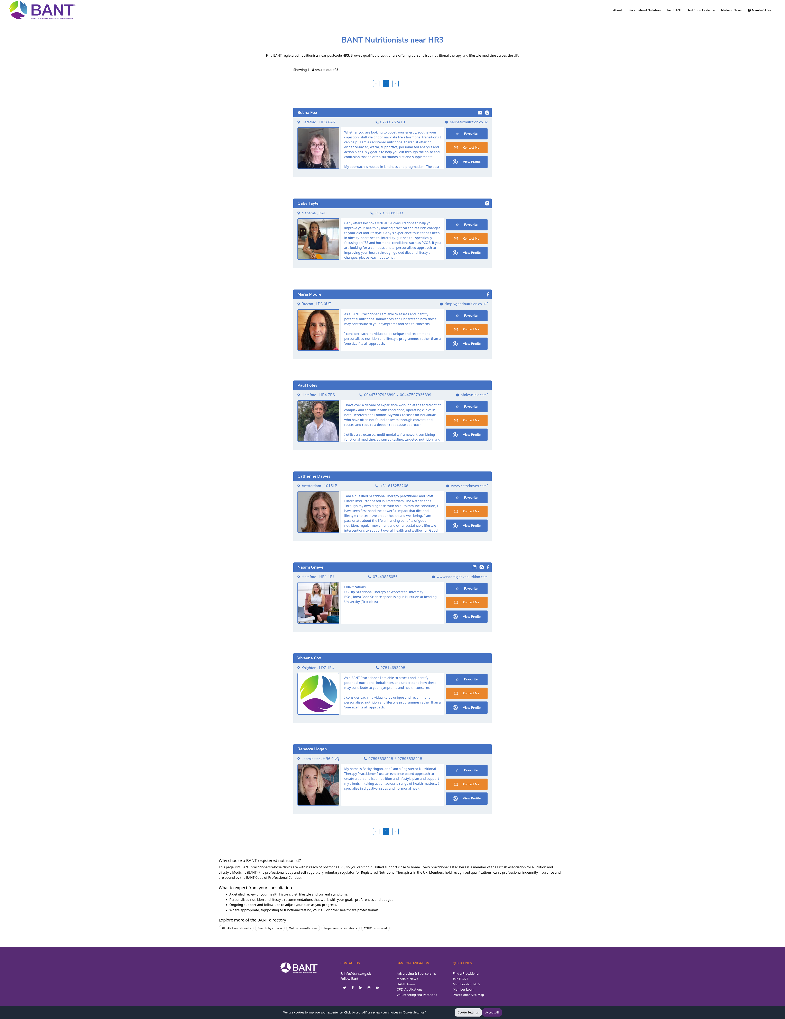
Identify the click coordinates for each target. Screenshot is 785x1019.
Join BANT (460, 979)
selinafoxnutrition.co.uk (469, 122)
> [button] (395, 83)
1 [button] (386, 83)
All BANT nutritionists (236, 928)
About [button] (617, 10)
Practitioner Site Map (468, 995)
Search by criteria (270, 928)
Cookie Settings (468, 1012)
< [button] (376, 83)
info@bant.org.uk (357, 973)
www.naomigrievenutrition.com (462, 576)
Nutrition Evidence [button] (701, 10)
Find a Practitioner (466, 973)
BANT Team (406, 984)
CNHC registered (375, 928)
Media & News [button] (731, 10)
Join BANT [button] (674, 10)
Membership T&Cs (466, 984)
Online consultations (303, 928)
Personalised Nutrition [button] (644, 10)
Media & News (407, 979)
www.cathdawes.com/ (469, 485)
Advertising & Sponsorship (416, 973)
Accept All (492, 1012)
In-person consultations (340, 928)
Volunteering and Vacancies (417, 995)
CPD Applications (410, 989)
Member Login (463, 989)
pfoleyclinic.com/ (474, 394)
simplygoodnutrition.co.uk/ (466, 303)
